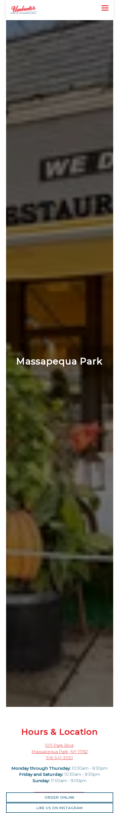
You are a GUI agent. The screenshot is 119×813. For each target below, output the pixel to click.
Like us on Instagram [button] (60, 808)
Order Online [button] (60, 797)
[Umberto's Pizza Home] (30, 10)
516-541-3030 (59, 762)
